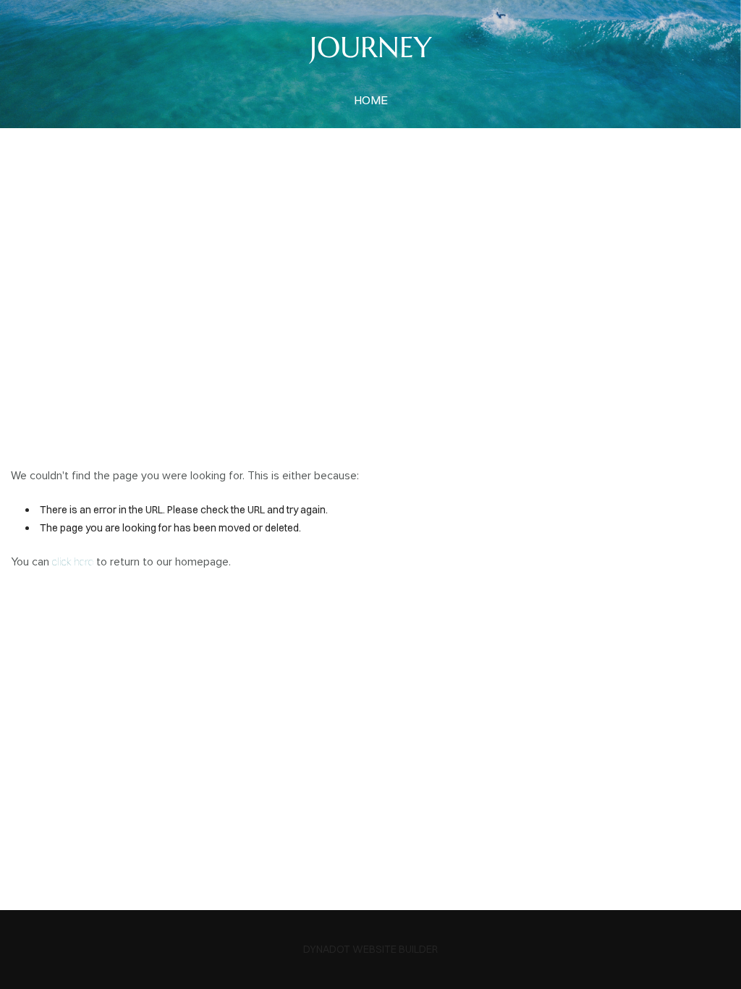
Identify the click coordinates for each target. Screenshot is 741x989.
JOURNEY (371, 47)
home (371, 100)
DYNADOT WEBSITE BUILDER (370, 949)
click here (72, 561)
